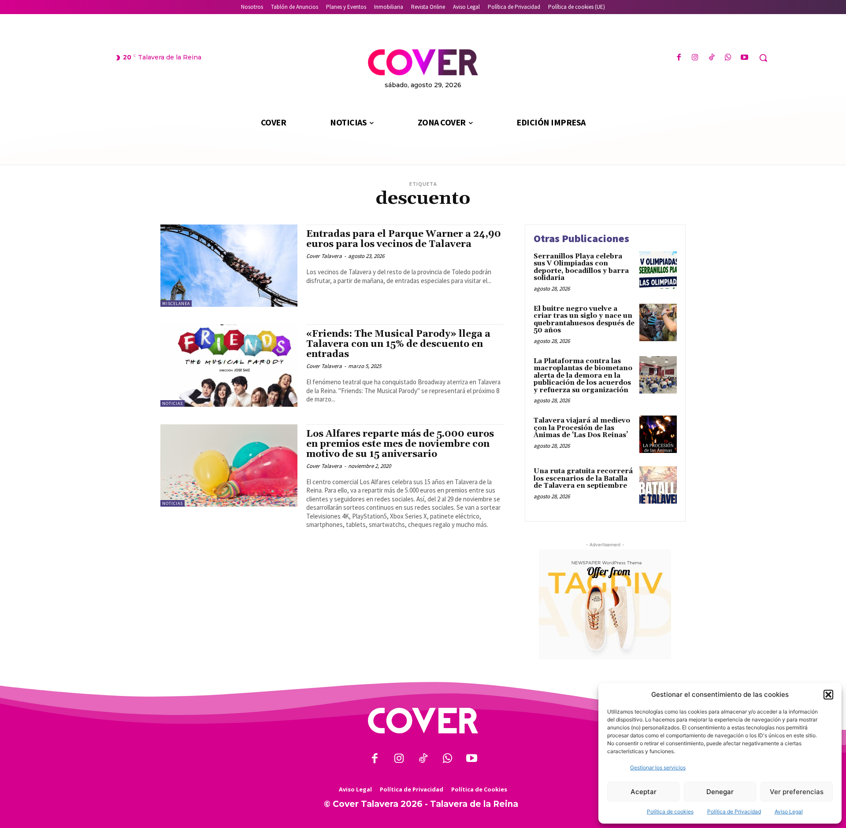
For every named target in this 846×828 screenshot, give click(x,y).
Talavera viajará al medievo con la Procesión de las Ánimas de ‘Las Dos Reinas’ (582, 427)
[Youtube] (744, 58)
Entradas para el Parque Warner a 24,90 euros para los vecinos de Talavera (403, 239)
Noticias (172, 403)
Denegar (720, 792)
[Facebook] (679, 58)
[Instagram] (695, 58)
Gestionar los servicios (658, 767)
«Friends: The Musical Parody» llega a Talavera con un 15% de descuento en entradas (398, 344)
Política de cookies (670, 811)
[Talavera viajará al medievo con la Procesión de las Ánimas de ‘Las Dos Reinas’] (658, 434)
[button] (828, 694)
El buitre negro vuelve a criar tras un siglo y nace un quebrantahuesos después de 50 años (584, 320)
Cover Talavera (324, 256)
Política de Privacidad (734, 811)
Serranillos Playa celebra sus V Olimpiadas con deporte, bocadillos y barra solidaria (581, 267)
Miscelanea (176, 303)
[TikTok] (711, 58)
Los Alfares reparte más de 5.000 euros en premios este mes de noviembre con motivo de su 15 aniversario (400, 444)
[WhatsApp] (728, 58)
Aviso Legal (789, 811)
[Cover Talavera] (423, 721)
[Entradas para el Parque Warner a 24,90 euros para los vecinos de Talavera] (228, 265)
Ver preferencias (797, 792)
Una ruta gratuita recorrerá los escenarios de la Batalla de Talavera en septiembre (583, 478)
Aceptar (644, 792)
